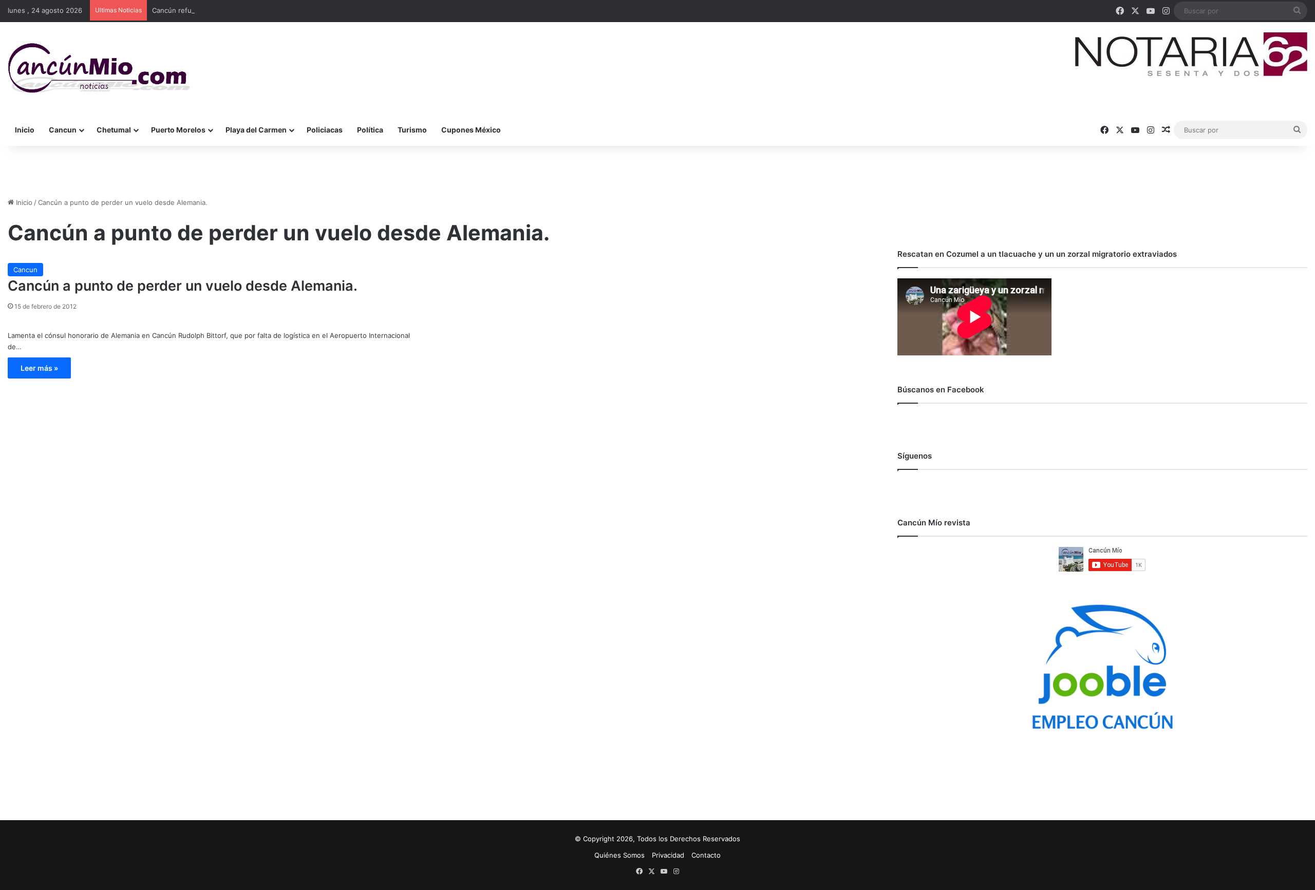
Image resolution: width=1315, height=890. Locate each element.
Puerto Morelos (178, 129)
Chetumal (114, 129)
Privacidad (668, 855)
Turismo (412, 129)
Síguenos (914, 456)
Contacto (706, 855)
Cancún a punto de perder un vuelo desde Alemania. (183, 285)
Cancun (63, 129)
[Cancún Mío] (99, 68)
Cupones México (471, 129)
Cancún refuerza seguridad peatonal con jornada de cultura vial (253, 10)
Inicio (24, 129)
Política (370, 129)
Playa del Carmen (256, 129)
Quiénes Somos (619, 855)
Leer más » (39, 368)
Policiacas (325, 129)
